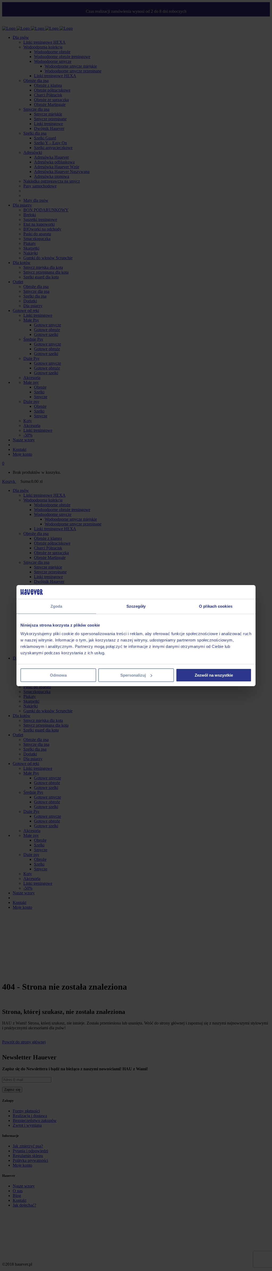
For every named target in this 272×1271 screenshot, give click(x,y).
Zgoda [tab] (56, 606)
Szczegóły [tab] (136, 606)
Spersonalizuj (133, 675)
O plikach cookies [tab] (215, 606)
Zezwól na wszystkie (214, 675)
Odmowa (58, 675)
